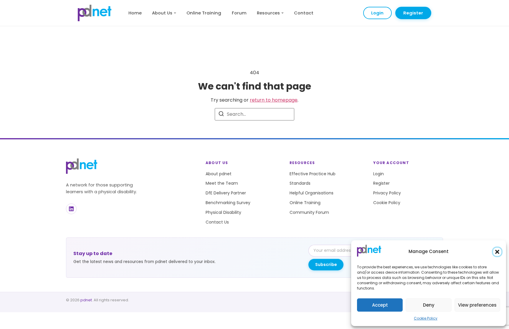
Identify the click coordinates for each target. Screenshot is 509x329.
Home (135, 13)
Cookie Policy (425, 318)
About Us (162, 13)
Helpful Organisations (311, 193)
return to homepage (274, 100)
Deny (428, 305)
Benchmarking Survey (228, 203)
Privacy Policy (387, 193)
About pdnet (219, 174)
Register (413, 13)
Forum (239, 13)
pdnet (86, 299)
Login (377, 13)
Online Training (203, 13)
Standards (300, 183)
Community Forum (309, 212)
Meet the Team (222, 183)
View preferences (477, 305)
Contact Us (217, 222)
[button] (497, 252)
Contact (303, 13)
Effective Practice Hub (313, 174)
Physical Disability (223, 212)
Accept (380, 305)
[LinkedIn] (71, 209)
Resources (268, 13)
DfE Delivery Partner (226, 193)
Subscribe (326, 264)
